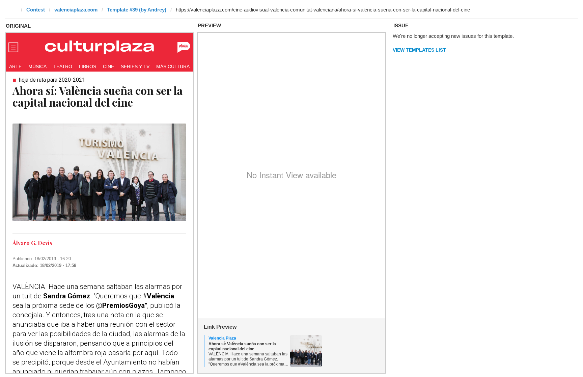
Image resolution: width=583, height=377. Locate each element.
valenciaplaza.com (76, 9)
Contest (35, 9)
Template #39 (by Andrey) (136, 9)
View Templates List (419, 50)
